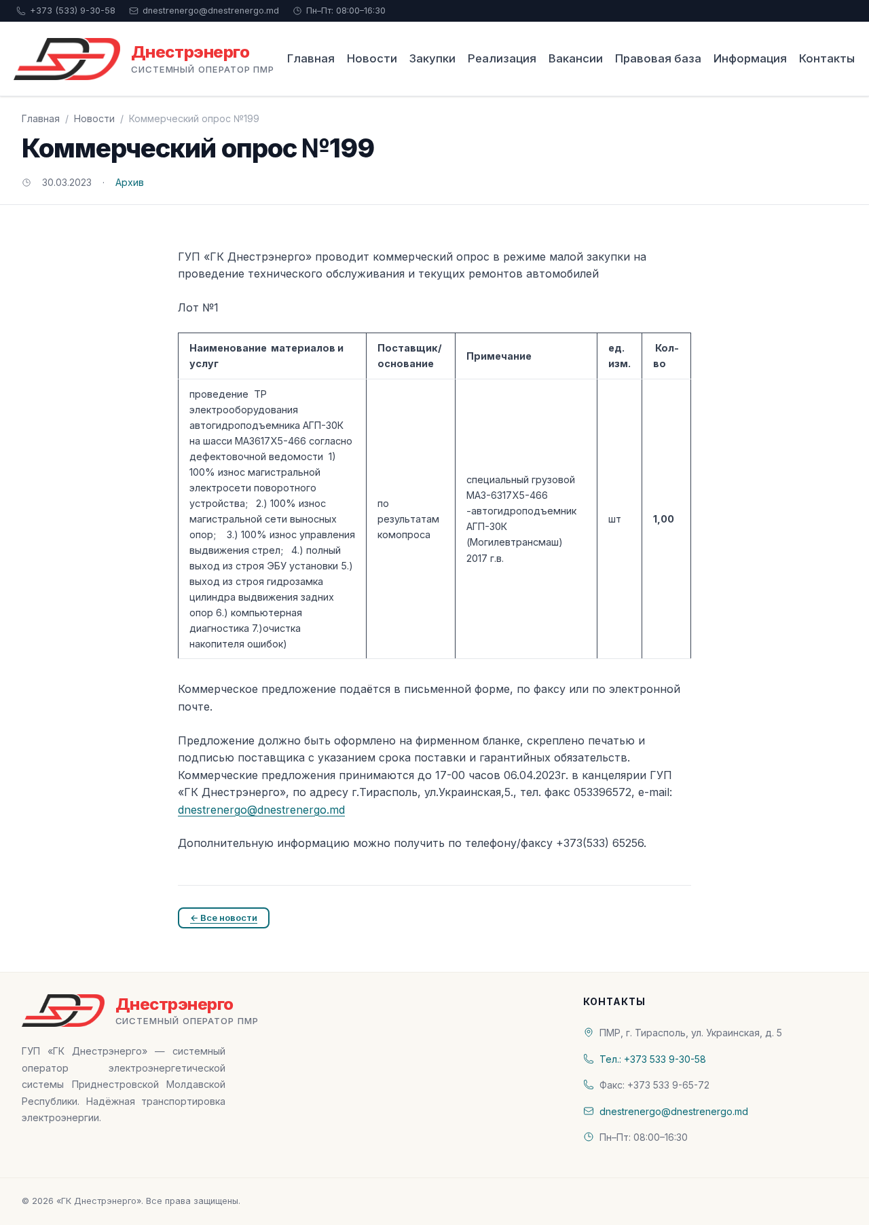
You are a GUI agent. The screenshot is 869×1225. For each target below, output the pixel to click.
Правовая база (658, 58)
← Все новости (223, 917)
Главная (311, 58)
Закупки (432, 58)
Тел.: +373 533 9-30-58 (652, 1059)
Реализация (502, 58)
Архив (129, 182)
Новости (372, 58)
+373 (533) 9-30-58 (72, 10)
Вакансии (576, 58)
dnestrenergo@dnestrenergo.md (211, 10)
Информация (750, 58)
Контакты (827, 58)
